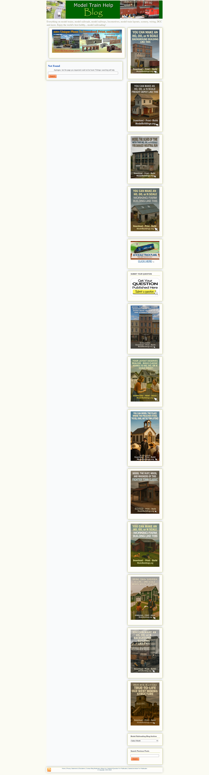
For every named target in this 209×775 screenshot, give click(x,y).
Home (63, 768)
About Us (103, 768)
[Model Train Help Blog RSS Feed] (49, 770)
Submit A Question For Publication (117, 768)
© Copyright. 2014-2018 (104, 770)
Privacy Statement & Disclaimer (76, 768)
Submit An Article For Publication (137, 768)
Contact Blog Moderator (93, 768)
